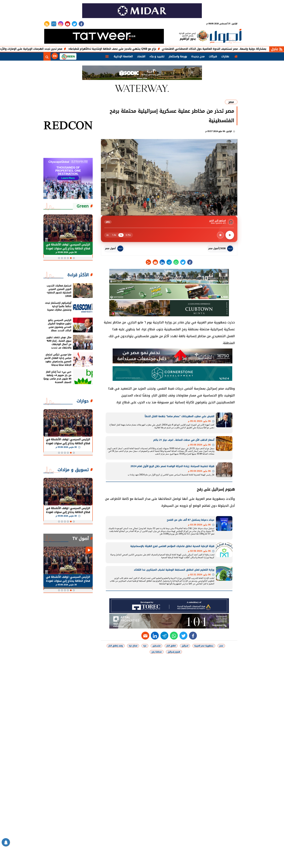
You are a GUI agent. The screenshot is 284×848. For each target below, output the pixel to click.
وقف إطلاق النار (115, 646)
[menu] (107, 56)
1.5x (114, 235)
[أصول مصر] (225, 36)
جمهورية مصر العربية (203, 646)
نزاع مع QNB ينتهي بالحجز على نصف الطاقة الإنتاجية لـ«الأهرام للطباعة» (147, 48)
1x (121, 235)
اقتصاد (141, 56)
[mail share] (155, 262)
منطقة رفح (157, 652)
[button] (74, 258)
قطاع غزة (133, 646)
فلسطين (156, 646)
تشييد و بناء (157, 56)
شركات (213, 56)
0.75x (128, 235)
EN (55, 56)
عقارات (225, 56)
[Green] (68, 56)
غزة (144, 646)
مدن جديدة (198, 56)
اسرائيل (185, 646)
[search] (47, 56)
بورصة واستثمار (178, 56)
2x (107, 235)
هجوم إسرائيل (174, 652)
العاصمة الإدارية (123, 56)
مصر (231, 102)
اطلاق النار (171, 646)
